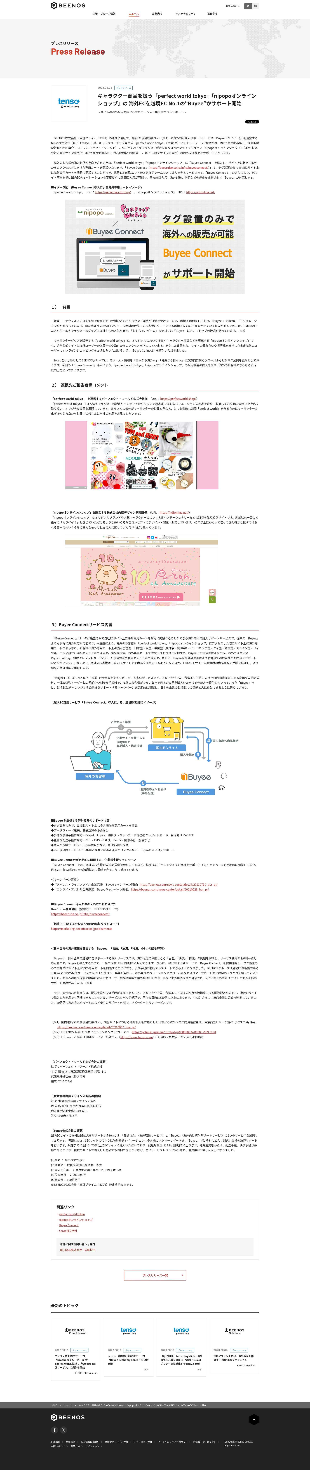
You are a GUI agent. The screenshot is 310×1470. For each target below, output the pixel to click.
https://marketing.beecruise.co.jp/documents (81, 928)
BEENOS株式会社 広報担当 (77, 1250)
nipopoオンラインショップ (76, 1219)
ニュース (68, 1405)
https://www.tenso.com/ (136, 1037)
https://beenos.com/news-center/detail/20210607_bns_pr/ (96, 1027)
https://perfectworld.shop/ (113, 192)
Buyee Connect (69, 1225)
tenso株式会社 (68, 1231)
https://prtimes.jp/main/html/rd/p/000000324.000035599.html (174, 1032)
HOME (54, 1405)
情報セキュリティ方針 (116, 1442)
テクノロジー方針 (143, 1442)
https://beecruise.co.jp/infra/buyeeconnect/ (179, 167)
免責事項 (70, 1442)
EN (255, 6)
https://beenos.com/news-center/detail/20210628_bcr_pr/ (170, 889)
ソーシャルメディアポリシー (173, 1442)
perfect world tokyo (72, 1214)
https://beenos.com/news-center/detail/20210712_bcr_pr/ (178, 884)
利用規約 (55, 1442)
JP (247, 6)
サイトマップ (92, 1446)
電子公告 (75, 1446)
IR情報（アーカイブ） (204, 1442)
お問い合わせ (233, 6)
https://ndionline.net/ (200, 192)
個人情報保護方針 (90, 1442)
